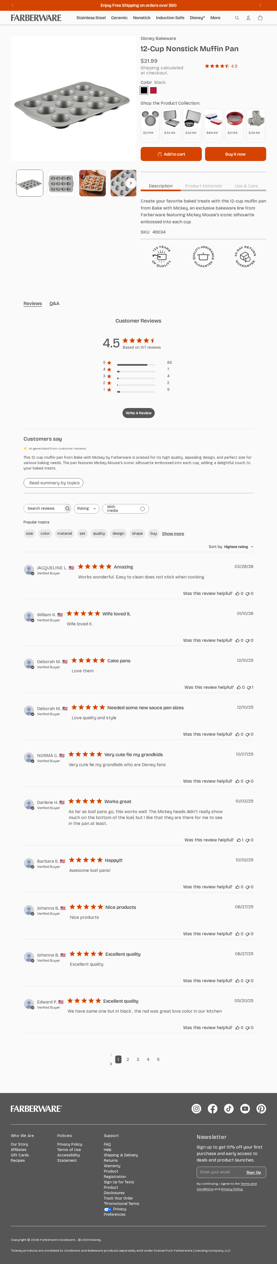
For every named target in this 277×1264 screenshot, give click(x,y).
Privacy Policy (69, 1144)
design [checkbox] (118, 533)
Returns (111, 1160)
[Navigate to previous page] (138, 1055)
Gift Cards (20, 1155)
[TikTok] (229, 1109)
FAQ (107, 1144)
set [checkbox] (82, 533)
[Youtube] (245, 1109)
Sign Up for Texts (119, 1182)
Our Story (19, 1144)
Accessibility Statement (68, 1158)
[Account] (248, 18)
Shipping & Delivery (121, 1155)
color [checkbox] (45, 533)
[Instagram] (196, 1109)
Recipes (18, 1160)
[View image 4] (123, 183)
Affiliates (19, 1149)
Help (107, 1149)
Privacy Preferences (115, 1212)
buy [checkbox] (153, 533)
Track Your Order (118, 1198)
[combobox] (87, 508)
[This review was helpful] (237, 593)
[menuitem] (215, 18)
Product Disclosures (114, 1190)
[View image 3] (92, 183)
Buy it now (235, 154)
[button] (138, 463)
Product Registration (115, 1174)
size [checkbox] (29, 533)
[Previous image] (16, 183)
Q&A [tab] (55, 303)
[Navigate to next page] (138, 1064)
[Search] (237, 18)
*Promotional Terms (121, 1203)
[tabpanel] (203, 216)
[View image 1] (29, 183)
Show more (173, 533)
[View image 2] (61, 183)
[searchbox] (43, 508)
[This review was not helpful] (247, 593)
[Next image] (131, 183)
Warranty (112, 1166)
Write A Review (138, 413)
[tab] (161, 186)
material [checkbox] (64, 533)
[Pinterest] (261, 1109)
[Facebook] (212, 1109)
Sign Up (253, 1172)
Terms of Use (69, 1149)
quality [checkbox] (99, 533)
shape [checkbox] (137, 533)
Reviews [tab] (33, 303)
